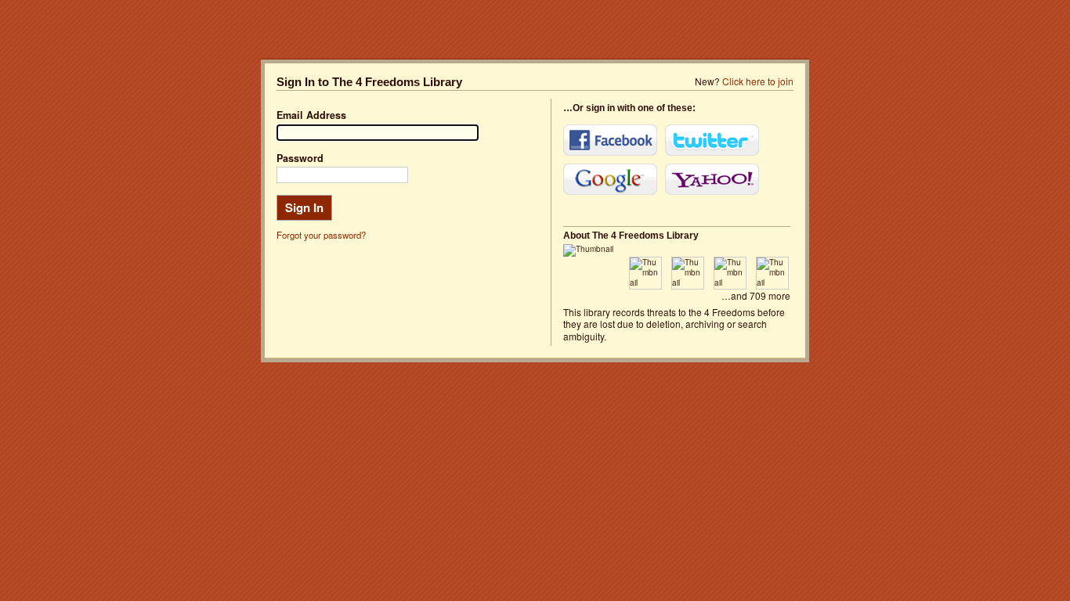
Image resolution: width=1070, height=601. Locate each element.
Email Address (311, 115)
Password (300, 158)
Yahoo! (712, 179)
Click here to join (757, 81)
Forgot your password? (321, 235)
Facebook (610, 140)
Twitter (712, 140)
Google (610, 179)
